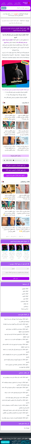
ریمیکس (10, 3)
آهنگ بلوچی (25, 288)
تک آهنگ (22, 20)
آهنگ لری (25, 299)
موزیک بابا (26, 428)
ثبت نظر (15, 278)
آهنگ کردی (25, 296)
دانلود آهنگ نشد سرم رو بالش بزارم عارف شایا (17, 397)
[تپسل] (1, 439)
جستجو (4, 8)
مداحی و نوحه (24, 309)
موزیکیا (27, 20)
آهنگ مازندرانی (24, 301)
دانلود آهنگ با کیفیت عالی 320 (14, 166)
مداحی (3, 3)
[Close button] (30, 439)
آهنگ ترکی (25, 291)
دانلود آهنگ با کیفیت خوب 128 (15, 170)
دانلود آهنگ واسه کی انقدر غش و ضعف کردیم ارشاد (15, 410)
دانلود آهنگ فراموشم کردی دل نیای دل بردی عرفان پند (15, 418)
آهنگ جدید (17, 3)
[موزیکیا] (26, 3)
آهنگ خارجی (25, 294)
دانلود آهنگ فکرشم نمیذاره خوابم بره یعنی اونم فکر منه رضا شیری (14, 29)
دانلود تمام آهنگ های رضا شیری (15, 175)
